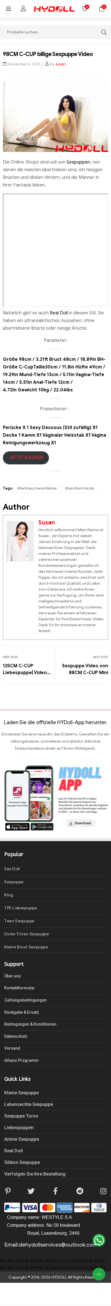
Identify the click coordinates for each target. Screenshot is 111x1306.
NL (27, 1260)
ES (96, 1260)
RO (85, 1260)
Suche (102, 32)
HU (47, 1260)
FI (32, 1260)
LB (74, 1260)
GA (53, 1260)
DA (21, 1260)
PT (79, 1260)
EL (42, 1260)
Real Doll (59, 313)
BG (3, 1260)
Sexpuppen (77, 162)
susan (61, 64)
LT (69, 1260)
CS (15, 1260)
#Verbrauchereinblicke (37, 488)
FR (36, 1260)
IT (59, 1260)
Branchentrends (79, 488)
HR (9, 1260)
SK (91, 1260)
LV (63, 1260)
